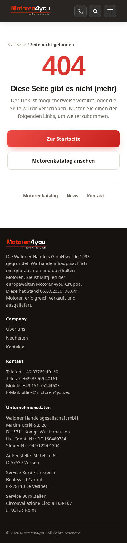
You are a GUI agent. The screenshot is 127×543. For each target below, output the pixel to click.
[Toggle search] (95, 11)
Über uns (15, 329)
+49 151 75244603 (41, 385)
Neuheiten (17, 338)
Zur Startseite (63, 138)
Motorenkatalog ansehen (63, 160)
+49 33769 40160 (41, 372)
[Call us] (80, 11)
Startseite (16, 44)
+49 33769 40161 (40, 378)
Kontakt (95, 196)
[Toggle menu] (110, 11)
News (72, 196)
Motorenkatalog (40, 196)
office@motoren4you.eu (46, 392)
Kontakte (15, 347)
